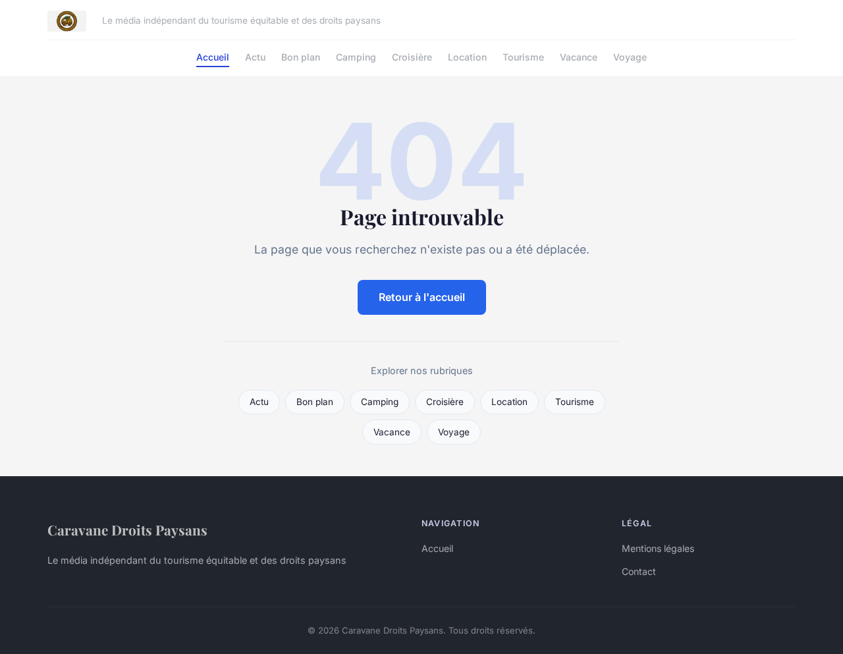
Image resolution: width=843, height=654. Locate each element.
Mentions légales (658, 548)
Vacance (578, 57)
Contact (639, 571)
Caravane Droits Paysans (127, 529)
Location (467, 57)
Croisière (412, 57)
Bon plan (300, 57)
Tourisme (523, 57)
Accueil (212, 57)
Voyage (630, 57)
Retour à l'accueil (422, 297)
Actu (255, 57)
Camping (356, 57)
